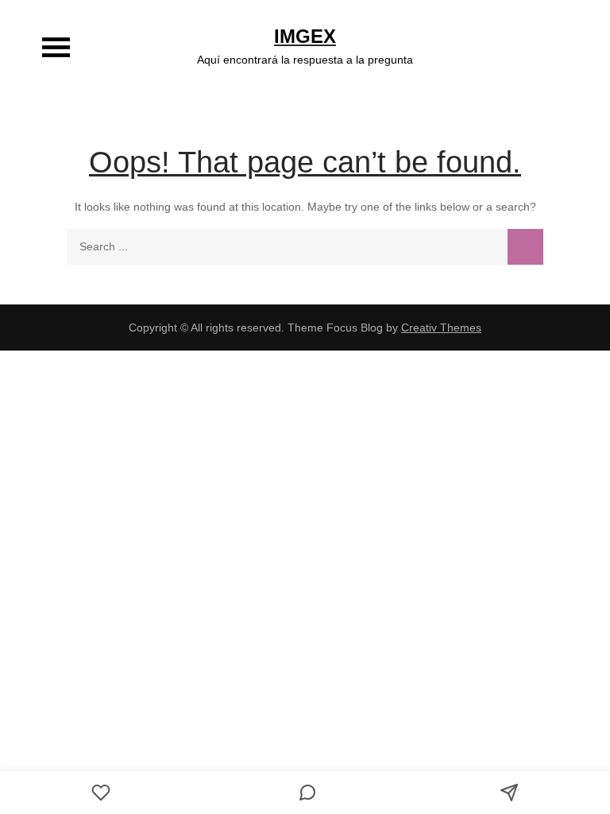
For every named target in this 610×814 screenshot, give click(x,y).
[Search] (525, 247)
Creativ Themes (441, 327)
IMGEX (305, 36)
